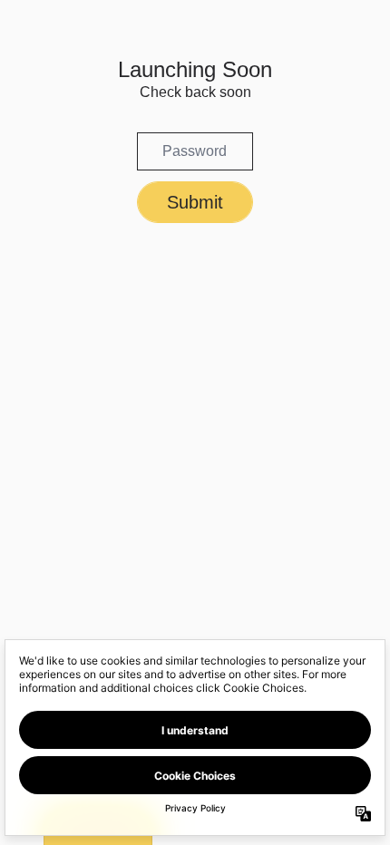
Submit (195, 202)
